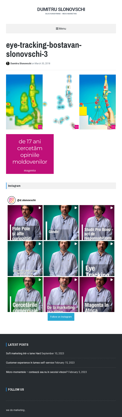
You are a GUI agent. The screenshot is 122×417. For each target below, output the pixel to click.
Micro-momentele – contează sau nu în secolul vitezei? (37, 372)
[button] (25, 222)
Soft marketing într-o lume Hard (23, 353)
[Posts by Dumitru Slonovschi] (8, 63)
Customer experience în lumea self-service (30, 362)
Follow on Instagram (61, 316)
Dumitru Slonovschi (61, 9)
